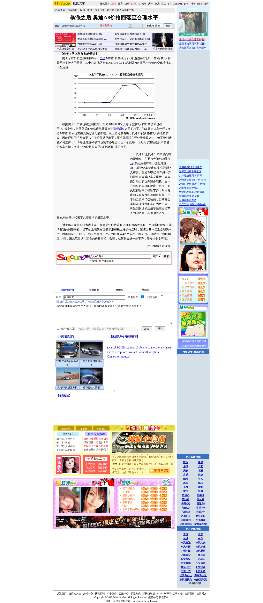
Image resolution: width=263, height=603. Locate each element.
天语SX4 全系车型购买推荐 (92, 48)
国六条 (202, 204)
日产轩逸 (184, 204)
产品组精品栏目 (65, 48)
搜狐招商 (199, 352)
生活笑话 (102, 471)
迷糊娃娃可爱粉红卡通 (194, 341)
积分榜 (196, 196)
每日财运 (102, 463)
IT (139, 3)
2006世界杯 (185, 183)
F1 (205, 179)
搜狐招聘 (100, 593)
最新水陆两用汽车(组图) (192, 43)
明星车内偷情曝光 (163, 48)
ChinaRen (177, 3)
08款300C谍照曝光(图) (89, 34)
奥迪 (102, 58)
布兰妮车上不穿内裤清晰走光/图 (132, 39)
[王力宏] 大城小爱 (65, 446)
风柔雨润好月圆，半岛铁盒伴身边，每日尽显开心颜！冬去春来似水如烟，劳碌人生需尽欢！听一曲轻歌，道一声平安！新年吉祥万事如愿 (142, 464)
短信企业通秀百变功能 (96, 438)
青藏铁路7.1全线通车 (190, 167)
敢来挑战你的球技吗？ (96, 449)
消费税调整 (117, 128)
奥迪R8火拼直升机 (67, 387)
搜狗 (206, 3)
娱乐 (127, 3)
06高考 (198, 175)
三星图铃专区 (68, 434)
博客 (193, 3)
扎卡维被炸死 (186, 175)
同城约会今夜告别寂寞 (96, 445)
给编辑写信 (195, 583)
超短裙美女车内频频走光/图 (130, 34)
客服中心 (124, 593)
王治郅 (201, 183)
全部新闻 (190, 593)
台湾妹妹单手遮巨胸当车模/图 (131, 44)
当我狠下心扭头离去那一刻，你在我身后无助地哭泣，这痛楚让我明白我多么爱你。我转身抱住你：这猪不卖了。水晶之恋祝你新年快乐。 (142, 454)
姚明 (194, 183)
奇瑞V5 (194, 204)
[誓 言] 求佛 (62, 442)
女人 (163, 3)
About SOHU (164, 593)
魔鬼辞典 (102, 467)
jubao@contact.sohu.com (145, 601)
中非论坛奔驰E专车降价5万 (92, 39)
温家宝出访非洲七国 (190, 171)
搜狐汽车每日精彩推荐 (124, 336)
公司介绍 (178, 593)
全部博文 (201, 593)
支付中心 (88, 593)
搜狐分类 (188, 352)
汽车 (144, 3)
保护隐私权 (149, 593)
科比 (200, 179)
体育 (120, 3)
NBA (194, 179)
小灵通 (84, 428)
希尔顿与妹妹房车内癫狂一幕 (131, 48)
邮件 (186, 3)
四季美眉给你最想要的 (194, 346)
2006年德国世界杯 (189, 187)
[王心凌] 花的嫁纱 (65, 450)
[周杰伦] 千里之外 (65, 438)
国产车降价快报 (125, 10)
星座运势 (90, 463)
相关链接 (64, 395)
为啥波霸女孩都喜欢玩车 (192, 47)
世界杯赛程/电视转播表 (191, 192)
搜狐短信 (66, 428)
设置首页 (62, 593)
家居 (157, 3)
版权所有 (164, 597)
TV (169, 3)
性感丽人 (101, 428)
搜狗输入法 (75, 593)
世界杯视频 (185, 196)
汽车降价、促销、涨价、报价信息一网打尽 (91, 10)
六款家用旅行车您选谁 (89, 44)
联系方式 (136, 593)
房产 (150, 3)
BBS (199, 3)
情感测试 (90, 471)
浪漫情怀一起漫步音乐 (96, 442)
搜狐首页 (105, 3)
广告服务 (112, 593)
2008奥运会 (185, 179)
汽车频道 (60, 10)
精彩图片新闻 (67, 336)
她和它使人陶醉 (91, 387)
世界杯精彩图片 (187, 200)
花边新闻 (90, 467)
